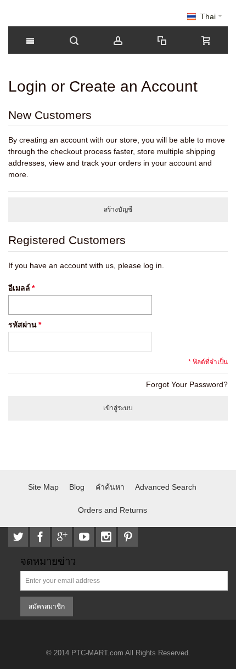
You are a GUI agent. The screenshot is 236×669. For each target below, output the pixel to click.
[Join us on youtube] (85, 536)
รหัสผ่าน (22, 324)
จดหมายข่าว (48, 562)
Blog (77, 487)
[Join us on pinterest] (128, 536)
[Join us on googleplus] (63, 536)
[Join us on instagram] (107, 536)
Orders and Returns (112, 510)
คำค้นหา (110, 487)
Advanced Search (165, 487)
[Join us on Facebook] (41, 536)
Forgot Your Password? (187, 384)
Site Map (43, 487)
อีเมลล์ (19, 288)
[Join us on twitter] (19, 536)
